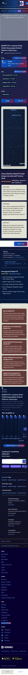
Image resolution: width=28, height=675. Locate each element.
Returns (3, 607)
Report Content (5, 541)
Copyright (4, 617)
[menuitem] (4, 11)
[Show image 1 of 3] (12, 41)
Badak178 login (14, 11)
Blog (2, 562)
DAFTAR (20, 672)
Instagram (7, 630)
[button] (20, 429)
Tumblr (6, 638)
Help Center (4, 610)
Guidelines (4, 612)
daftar (3, 570)
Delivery (3, 604)
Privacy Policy (14, 651)
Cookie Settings (6, 623)
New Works (4, 559)
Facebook (7, 632)
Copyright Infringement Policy (10, 546)
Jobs (2, 592)
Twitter (6, 635)
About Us (4, 579)
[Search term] (21, 3)
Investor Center (5, 582)
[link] (6, 466)
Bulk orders (4, 572)
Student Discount (6, 564)
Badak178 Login (16, 115)
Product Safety (5, 615)
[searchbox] (14, 461)
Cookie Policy (22, 651)
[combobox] (20, 3)
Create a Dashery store (8, 598)
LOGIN (7, 671)
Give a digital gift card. (18, 257)
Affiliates (3, 587)
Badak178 (4, 11)
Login (3, 567)
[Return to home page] (10, 3)
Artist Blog (4, 595)
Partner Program (6, 584)
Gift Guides (4, 554)
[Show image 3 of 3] (15, 41)
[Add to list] (3, 417)
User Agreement (5, 651)
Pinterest (7, 640)
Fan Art (3, 557)
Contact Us (4, 620)
